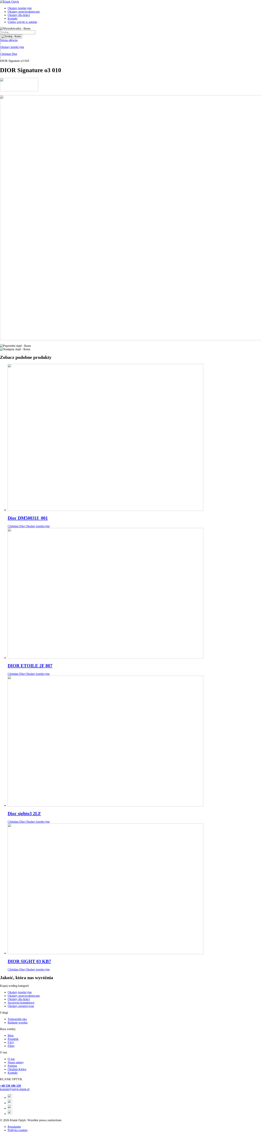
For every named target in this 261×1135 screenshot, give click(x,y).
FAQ (11, 1042)
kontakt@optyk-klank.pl (14, 1089)
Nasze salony (16, 1062)
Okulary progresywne (21, 1006)
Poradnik (13, 1039)
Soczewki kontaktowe (21, 1002)
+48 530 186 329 (10, 1085)
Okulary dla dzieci (19, 15)
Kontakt (12, 18)
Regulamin (14, 1126)
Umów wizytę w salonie (22, 22)
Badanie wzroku (18, 1022)
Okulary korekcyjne (20, 8)
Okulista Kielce (17, 1069)
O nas (11, 1059)
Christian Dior (8, 54)
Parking (12, 1065)
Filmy (11, 1045)
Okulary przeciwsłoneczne (24, 11)
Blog (11, 1035)
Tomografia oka (17, 1019)
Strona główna (9, 40)
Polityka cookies (18, 1130)
